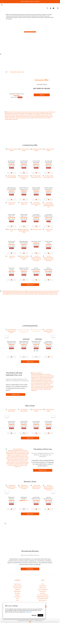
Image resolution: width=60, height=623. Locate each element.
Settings (34, 615)
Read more (29, 612)
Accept (40, 615)
